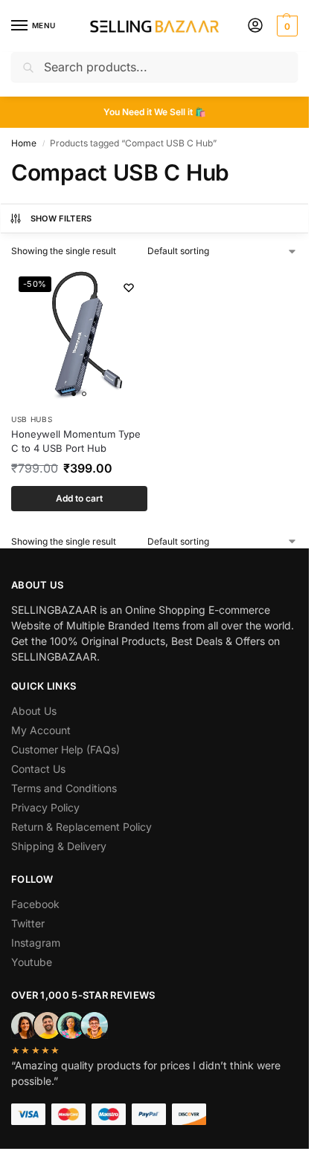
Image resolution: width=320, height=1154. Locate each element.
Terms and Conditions (64, 788)
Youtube (31, 962)
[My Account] (255, 26)
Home (23, 143)
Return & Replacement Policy (81, 826)
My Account (41, 730)
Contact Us (38, 768)
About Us (34, 710)
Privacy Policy (45, 807)
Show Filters (61, 218)
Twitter (28, 923)
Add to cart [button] (79, 498)
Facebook (35, 904)
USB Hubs (32, 419)
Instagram (35, 942)
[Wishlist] (129, 287)
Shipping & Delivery (58, 846)
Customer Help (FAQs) (65, 749)
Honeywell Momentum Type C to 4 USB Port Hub (76, 441)
